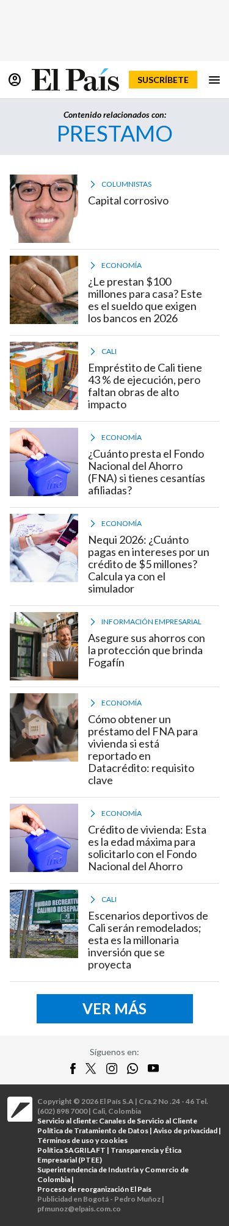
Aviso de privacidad (185, 1130)
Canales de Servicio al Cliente (148, 1120)
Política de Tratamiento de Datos (92, 1130)
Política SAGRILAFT (71, 1150)
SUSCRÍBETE (163, 79)
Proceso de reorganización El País (94, 1189)
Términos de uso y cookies (82, 1140)
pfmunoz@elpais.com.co (79, 1208)
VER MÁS (114, 1008)
